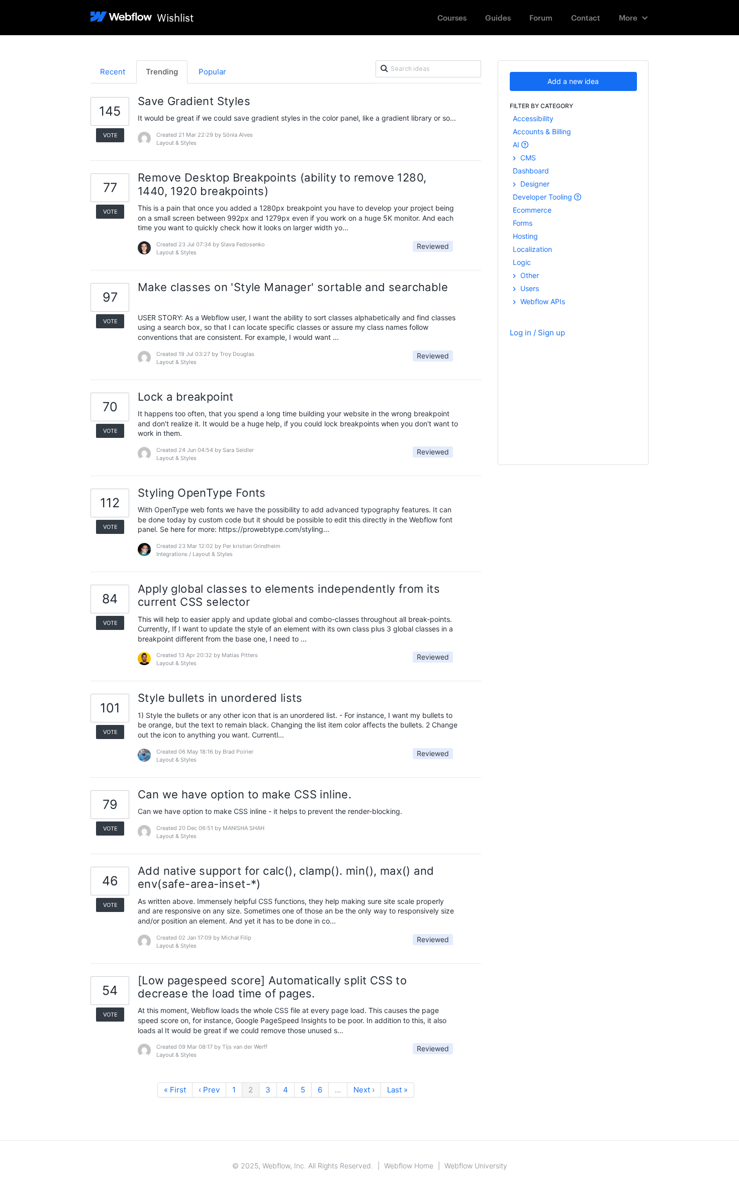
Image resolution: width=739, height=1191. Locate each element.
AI (517, 144)
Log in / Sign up (537, 332)
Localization (532, 249)
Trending (162, 71)
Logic (522, 262)
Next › (364, 1089)
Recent (112, 71)
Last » (397, 1089)
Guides (498, 17)
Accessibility (533, 118)
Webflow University (475, 1165)
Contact (585, 17)
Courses (452, 17)
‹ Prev (209, 1089)
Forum (540, 17)
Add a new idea (573, 81)
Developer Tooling (543, 197)
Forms (522, 223)
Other (528, 275)
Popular (212, 71)
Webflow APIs (541, 301)
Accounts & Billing (542, 131)
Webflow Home (408, 1165)
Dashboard (531, 170)
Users (528, 288)
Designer (533, 183)
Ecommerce (532, 210)
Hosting (525, 236)
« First (175, 1089)
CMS (527, 157)
